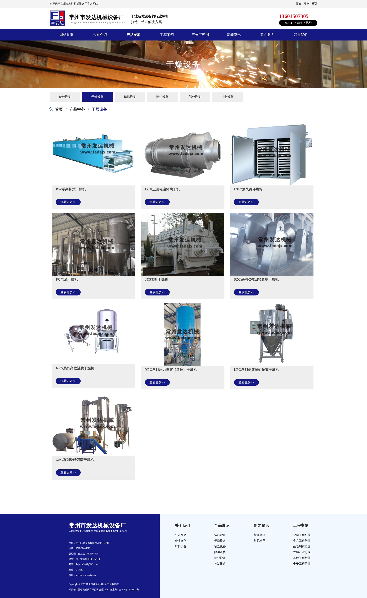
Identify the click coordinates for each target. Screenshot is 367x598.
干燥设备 (97, 96)
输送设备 (130, 96)
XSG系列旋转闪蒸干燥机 (75, 460)
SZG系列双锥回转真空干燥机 (256, 279)
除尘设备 (162, 96)
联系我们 (301, 35)
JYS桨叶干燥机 (156, 279)
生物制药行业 (301, 546)
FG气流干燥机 (67, 279)
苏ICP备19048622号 (129, 589)
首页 (59, 109)
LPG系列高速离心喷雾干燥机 (256, 369)
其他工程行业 (301, 557)
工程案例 (167, 35)
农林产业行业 (301, 552)
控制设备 (227, 96)
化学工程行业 (301, 535)
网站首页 (66, 35)
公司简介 (180, 535)
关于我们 (182, 525)
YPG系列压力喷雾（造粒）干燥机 (171, 369)
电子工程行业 (301, 563)
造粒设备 (65, 96)
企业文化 (180, 540)
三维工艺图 (200, 35)
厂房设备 (180, 546)
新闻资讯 (234, 35)
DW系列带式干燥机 (71, 189)
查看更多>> (68, 202)
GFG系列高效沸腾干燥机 (75, 368)
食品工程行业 (301, 540)
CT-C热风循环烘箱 (248, 189)
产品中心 (77, 109)
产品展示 (133, 35)
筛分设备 (195, 96)
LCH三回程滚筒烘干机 (162, 189)
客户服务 (267, 35)
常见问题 (259, 540)
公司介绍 (100, 35)
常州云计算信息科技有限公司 (84, 589)
